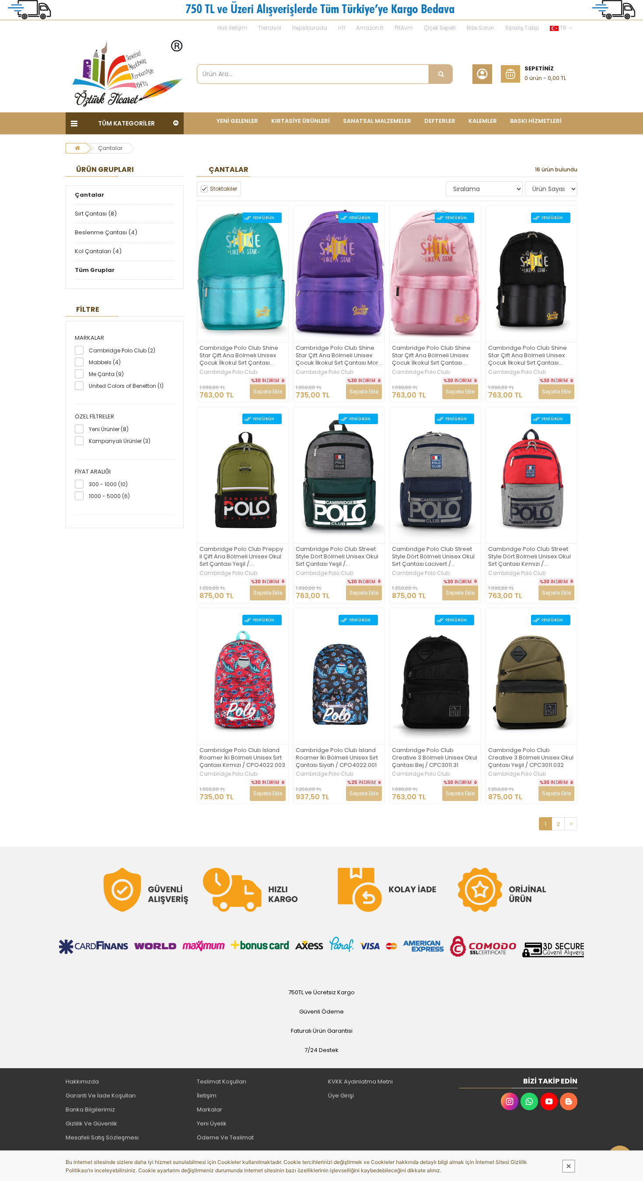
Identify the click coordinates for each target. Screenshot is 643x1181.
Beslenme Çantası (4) (106, 232)
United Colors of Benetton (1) (126, 386)
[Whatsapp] (529, 1101)
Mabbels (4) (105, 362)
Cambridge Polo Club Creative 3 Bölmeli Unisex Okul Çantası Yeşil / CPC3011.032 (530, 758)
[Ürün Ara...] (441, 74)
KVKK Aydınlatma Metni (360, 1081)
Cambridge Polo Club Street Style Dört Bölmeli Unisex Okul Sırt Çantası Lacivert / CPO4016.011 (433, 557)
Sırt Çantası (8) (96, 213)
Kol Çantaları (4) (98, 251)
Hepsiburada (309, 27)
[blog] (568, 1101)
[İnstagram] (509, 1101)
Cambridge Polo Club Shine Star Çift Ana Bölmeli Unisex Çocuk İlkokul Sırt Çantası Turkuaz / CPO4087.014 (238, 356)
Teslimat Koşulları (221, 1081)
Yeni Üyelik (212, 1123)
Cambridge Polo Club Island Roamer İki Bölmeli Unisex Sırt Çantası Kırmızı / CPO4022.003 (242, 758)
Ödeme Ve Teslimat (225, 1137)
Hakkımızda (82, 1081)
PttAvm (404, 27)
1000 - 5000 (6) (109, 496)
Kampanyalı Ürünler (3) (119, 441)
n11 (341, 27)
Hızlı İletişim (232, 27)
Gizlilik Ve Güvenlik (91, 1123)
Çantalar (110, 148)
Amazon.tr (370, 27)
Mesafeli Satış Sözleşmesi (102, 1137)
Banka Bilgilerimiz (90, 1109)
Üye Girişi (341, 1095)
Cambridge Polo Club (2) (122, 350)
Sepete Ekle (267, 391)
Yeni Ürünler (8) (109, 429)
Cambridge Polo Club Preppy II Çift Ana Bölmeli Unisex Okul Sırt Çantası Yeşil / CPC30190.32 (241, 557)
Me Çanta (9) (106, 374)
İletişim (207, 1095)
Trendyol (269, 27)
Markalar (209, 1109)
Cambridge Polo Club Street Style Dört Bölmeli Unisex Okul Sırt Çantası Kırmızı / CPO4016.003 (529, 557)
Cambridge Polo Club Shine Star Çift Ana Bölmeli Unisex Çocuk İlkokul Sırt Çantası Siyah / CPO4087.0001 (527, 356)
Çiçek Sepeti (440, 27)
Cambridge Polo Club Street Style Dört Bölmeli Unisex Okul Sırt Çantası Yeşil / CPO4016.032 (337, 557)
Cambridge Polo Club (228, 372)
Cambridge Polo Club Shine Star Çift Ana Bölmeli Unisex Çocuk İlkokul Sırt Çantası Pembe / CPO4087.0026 (431, 356)
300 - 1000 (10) (108, 484)
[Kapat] (568, 1166)
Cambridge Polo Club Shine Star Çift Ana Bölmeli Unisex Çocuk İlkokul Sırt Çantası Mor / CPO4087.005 (339, 356)
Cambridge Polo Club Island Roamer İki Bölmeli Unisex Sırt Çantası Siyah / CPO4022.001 (337, 758)
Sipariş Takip (522, 27)
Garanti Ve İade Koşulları (101, 1095)
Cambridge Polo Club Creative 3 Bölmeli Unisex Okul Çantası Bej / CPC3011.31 (434, 758)
